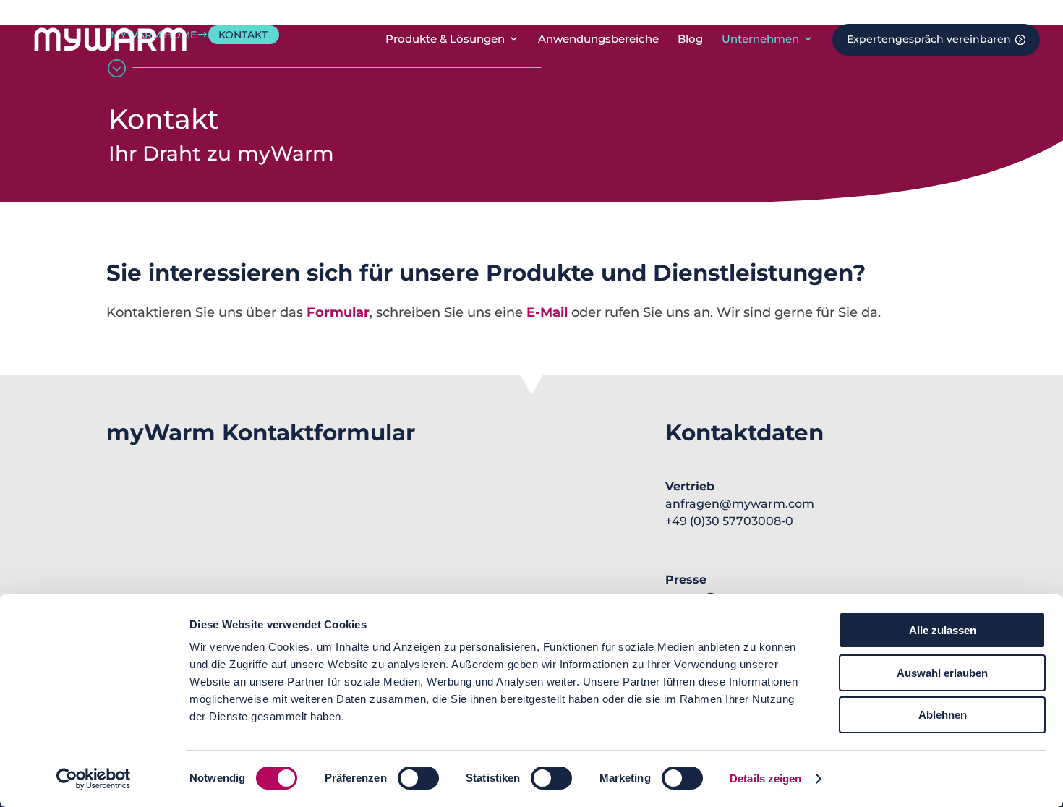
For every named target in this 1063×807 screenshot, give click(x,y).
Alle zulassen (942, 630)
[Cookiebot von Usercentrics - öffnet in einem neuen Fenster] (93, 779)
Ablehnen (942, 715)
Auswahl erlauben (942, 673)
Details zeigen (765, 778)
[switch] (418, 778)
